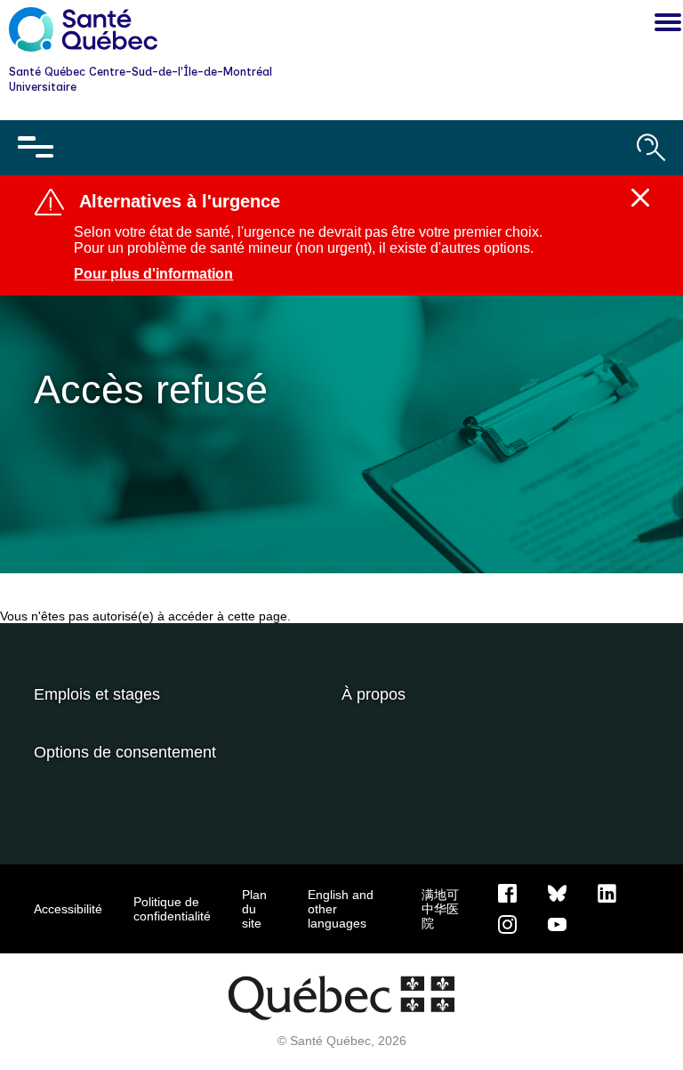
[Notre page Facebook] (507, 892)
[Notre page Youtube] (557, 923)
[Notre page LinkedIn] (607, 892)
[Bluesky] (557, 892)
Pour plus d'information (153, 273)
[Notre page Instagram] (507, 923)
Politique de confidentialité (172, 909)
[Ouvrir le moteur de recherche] (651, 147)
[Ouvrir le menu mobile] (35, 148)
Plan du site (254, 909)
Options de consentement (125, 752)
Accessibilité (68, 909)
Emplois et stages (97, 694)
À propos (374, 694)
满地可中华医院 (440, 909)
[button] (663, 25)
